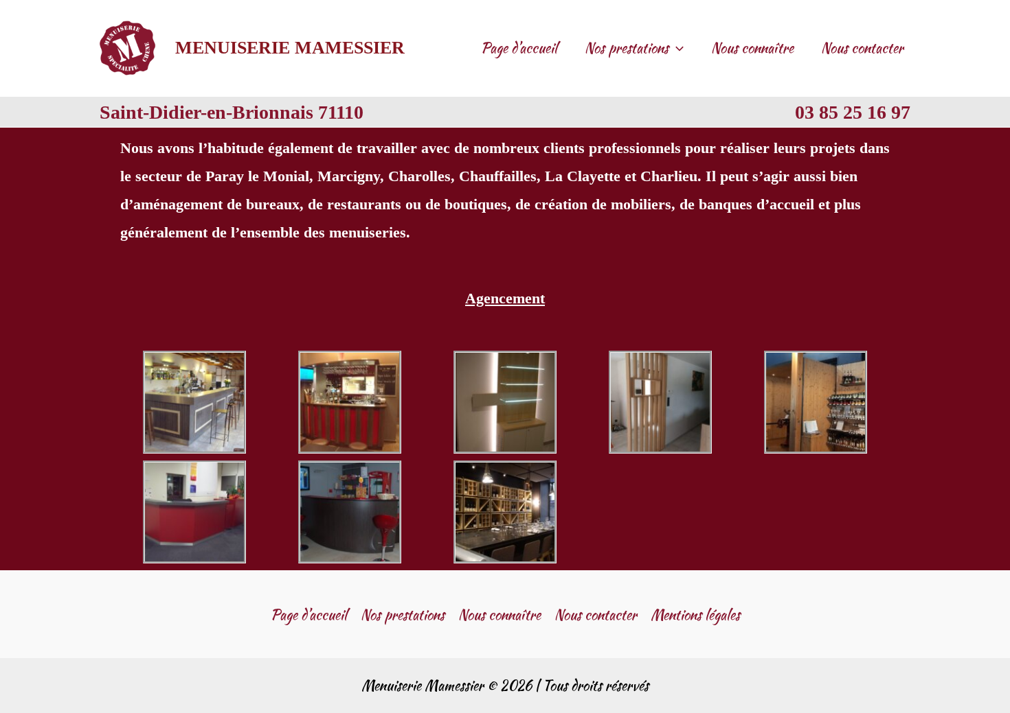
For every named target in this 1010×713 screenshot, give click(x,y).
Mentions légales (695, 614)
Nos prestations (627, 48)
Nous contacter (862, 48)
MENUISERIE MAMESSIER (290, 47)
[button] (676, 48)
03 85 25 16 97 (852, 112)
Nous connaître (752, 48)
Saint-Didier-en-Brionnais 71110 (231, 112)
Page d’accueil (519, 48)
